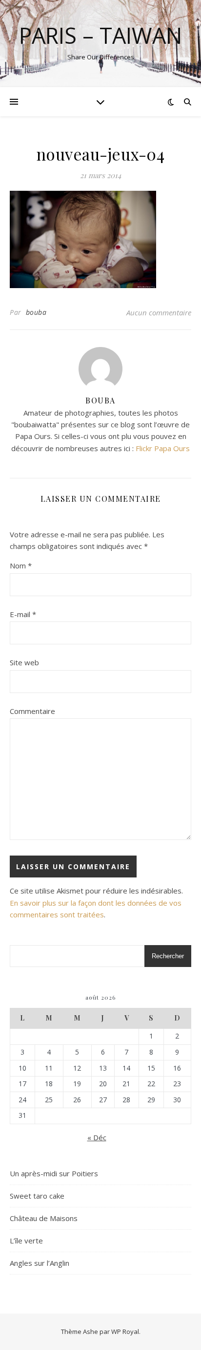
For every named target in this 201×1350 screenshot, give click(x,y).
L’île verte (26, 1240)
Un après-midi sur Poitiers (54, 1173)
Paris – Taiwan (100, 35)
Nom (21, 565)
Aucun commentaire (158, 312)
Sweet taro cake (37, 1196)
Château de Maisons (44, 1218)
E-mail (23, 614)
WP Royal (125, 1331)
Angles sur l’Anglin (39, 1263)
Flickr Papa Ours (163, 448)
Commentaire (32, 711)
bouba (36, 312)
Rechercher (168, 956)
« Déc (96, 1137)
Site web (24, 662)
